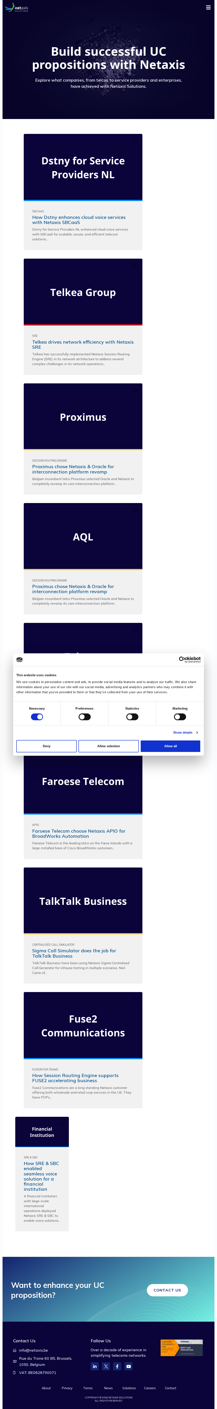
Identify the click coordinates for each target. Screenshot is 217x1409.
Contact (170, 1388)
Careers (150, 1388)
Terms (88, 1388)
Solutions (129, 1388)
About (46, 1388)
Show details (182, 732)
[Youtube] (128, 1366)
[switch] (85, 716)
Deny (46, 746)
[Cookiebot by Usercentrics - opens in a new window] (182, 659)
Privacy (67, 1388)
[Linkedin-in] (95, 1366)
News (108, 1388)
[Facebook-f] (117, 1366)
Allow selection (108, 746)
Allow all (170, 746)
